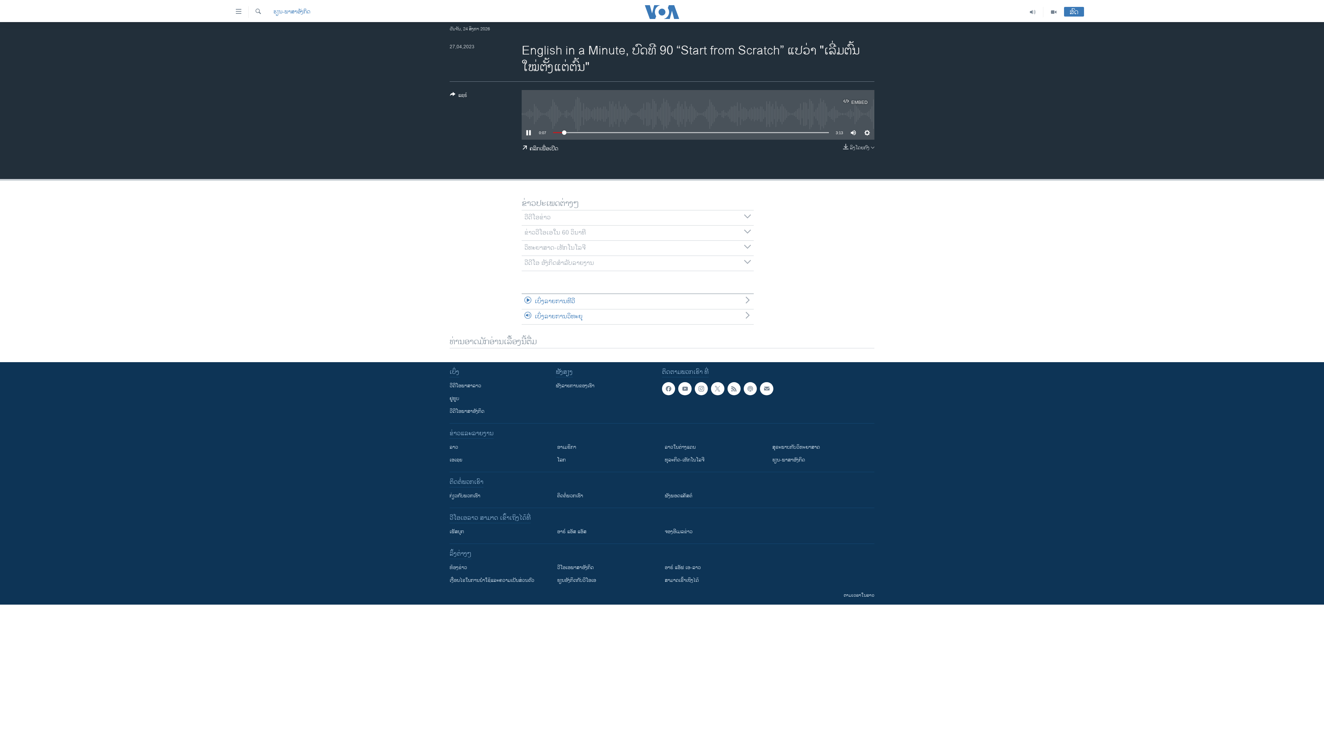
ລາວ (454, 447)
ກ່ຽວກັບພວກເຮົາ (465, 495)
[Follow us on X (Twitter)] (717, 388)
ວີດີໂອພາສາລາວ (465, 385)
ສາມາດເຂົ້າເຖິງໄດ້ (682, 580)
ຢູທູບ (454, 398)
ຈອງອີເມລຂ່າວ (679, 531)
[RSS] (734, 388)
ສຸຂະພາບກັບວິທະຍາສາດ (796, 447)
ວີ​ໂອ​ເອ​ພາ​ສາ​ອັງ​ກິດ (575, 567)
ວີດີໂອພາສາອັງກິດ (467, 411)
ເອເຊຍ (456, 460)
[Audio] (1032, 12)
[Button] (458, 96)
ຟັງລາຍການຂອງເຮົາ (575, 385)
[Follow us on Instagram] (701, 388)
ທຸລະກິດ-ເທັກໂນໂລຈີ (684, 460)
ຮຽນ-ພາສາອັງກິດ (291, 12)
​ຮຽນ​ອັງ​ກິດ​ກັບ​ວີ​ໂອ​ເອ (576, 580)
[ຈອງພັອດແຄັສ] (766, 388)
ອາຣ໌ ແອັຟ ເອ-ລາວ (683, 567)
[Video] (1053, 12)
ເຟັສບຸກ (457, 531)
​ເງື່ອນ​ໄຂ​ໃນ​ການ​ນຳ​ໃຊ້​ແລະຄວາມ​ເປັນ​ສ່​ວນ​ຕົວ (492, 580)
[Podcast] (750, 388)
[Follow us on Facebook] (668, 388)
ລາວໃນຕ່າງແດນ (680, 447)
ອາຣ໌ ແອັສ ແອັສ (571, 531)
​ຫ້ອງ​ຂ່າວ (458, 567)
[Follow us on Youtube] (684, 388)
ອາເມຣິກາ (566, 447)
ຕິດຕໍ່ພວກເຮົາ (570, 495)
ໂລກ (561, 460)
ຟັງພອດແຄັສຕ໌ (678, 495)
